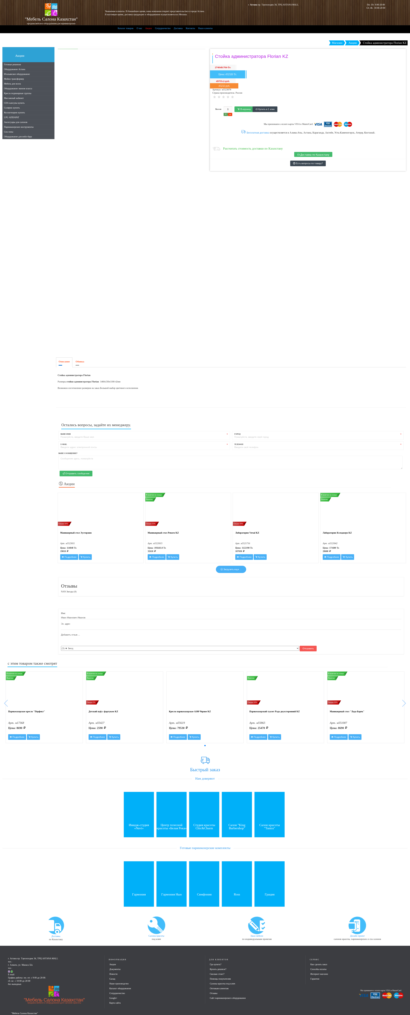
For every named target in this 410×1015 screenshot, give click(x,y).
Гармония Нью (171, 894)
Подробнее (70, 557)
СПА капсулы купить (14, 103)
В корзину (245, 109)
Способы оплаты (318, 969)
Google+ (113, 998)
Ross (237, 894)
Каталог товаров (125, 28)
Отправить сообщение (77, 473)
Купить (86, 557)
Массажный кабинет (14, 98)
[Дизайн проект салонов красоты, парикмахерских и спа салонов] (357, 925)
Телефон (238, 444)
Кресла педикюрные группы (17, 93)
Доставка (178, 28)
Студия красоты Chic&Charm (204, 826)
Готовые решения (12, 64)
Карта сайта (115, 1003)
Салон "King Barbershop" (236, 826)
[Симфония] (204, 876)
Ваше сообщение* (68, 453)
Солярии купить (12, 108)
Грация (270, 894)
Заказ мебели (256, 936)
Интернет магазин (319, 974)
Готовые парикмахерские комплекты (205, 848)
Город (237, 434)
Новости (113, 974)
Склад (112, 979)
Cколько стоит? (217, 974)
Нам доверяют (205, 778)
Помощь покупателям (220, 979)
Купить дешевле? (218, 969)
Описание (64, 361)
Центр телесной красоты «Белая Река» (172, 826)
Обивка (80, 361)
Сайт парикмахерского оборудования (228, 998)
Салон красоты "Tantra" (269, 826)
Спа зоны (8, 132)
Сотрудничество (163, 28)
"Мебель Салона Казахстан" (54, 1000)
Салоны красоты (156, 936)
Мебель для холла (12, 84)
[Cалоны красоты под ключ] (156, 925)
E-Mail (64, 444)
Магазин (337, 42)
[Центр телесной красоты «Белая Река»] (171, 807)
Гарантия (314, 979)
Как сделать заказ (318, 964)
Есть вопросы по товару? (309, 163)
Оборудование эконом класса (18, 88)
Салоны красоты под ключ (222, 983)
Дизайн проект (357, 936)
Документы (114, 969)
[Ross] (237, 876)
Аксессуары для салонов (15, 122)
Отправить (308, 648)
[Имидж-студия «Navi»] (139, 807)
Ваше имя (66, 434)
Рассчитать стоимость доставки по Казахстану (253, 148)
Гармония (139, 894)
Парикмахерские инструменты (18, 127)
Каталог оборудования (120, 988)
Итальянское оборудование (17, 74)
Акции (148, 28)
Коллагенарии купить (14, 112)
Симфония (204, 894)
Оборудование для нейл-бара (18, 136)
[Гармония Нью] (171, 876)
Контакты (190, 28)
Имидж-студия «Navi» (139, 826)
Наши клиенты (205, 28)
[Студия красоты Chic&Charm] (204, 807)
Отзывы (213, 993)
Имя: (63, 613)
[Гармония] (139, 876)
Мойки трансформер (14, 79)
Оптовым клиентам (219, 988)
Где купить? (215, 964)
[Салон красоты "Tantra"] (269, 807)
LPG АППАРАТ (11, 117)
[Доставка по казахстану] (56, 925)
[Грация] (269, 876)
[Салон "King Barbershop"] (237, 807)
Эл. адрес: (66, 624)
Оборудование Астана (14, 69)
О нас (139, 28)
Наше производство (119, 983)
